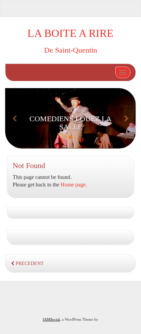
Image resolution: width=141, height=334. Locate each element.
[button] (15, 118)
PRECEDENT (29, 263)
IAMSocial (51, 319)
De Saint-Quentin (70, 50)
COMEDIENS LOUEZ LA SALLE (70, 122)
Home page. (74, 184)
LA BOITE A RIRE (70, 33)
